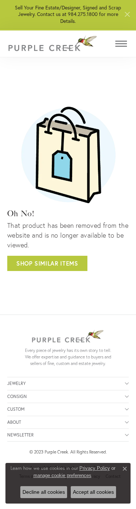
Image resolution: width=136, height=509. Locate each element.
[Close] (127, 14)
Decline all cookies (43, 492)
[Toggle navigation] (121, 43)
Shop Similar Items (47, 263)
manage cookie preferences (62, 475)
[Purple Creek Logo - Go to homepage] (52, 43)
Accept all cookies (93, 492)
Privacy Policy (94, 468)
